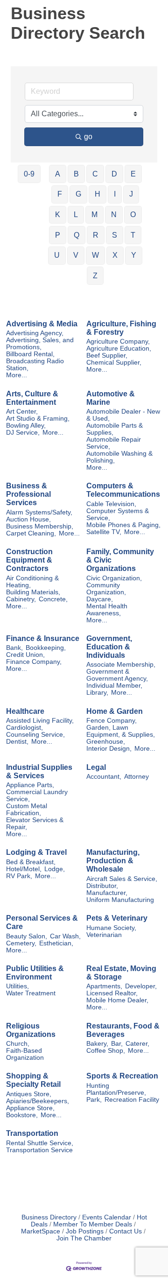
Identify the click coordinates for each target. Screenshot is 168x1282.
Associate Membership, (120, 664)
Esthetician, (56, 943)
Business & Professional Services (28, 494)
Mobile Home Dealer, (117, 1000)
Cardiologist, (24, 727)
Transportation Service (39, 1150)
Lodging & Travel (36, 852)
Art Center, (22, 411)
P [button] (57, 235)
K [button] (57, 214)
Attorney (136, 776)
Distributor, (102, 885)
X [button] (115, 255)
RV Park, (19, 876)
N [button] (114, 214)
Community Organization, (106, 589)
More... (16, 375)
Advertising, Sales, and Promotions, (40, 344)
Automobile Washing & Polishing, (119, 457)
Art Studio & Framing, (38, 418)
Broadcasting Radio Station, (35, 365)
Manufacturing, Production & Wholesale (113, 860)
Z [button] (95, 276)
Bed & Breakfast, (31, 862)
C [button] (95, 174)
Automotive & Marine (110, 398)
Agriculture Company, (118, 341)
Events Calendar (106, 1217)
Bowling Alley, (26, 425)
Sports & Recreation (122, 1076)
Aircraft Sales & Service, (121, 878)
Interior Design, (109, 748)
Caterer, (137, 1043)
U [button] (57, 255)
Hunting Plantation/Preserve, (116, 1089)
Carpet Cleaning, (31, 533)
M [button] (94, 214)
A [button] (57, 174)
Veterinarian (104, 934)
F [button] (59, 194)
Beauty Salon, (26, 936)
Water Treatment (31, 993)
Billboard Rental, (30, 354)
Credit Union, (25, 654)
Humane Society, (111, 927)
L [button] (76, 214)
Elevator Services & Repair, (34, 824)
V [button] (75, 255)
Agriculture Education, (118, 348)
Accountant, (103, 776)
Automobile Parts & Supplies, (114, 429)
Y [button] (133, 255)
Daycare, (99, 599)
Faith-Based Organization (25, 1054)
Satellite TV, (103, 531)
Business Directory (49, 1217)
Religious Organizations (31, 1030)
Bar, (117, 1043)
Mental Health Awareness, (106, 610)
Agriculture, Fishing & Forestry (121, 328)
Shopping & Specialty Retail (33, 1080)
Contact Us (125, 1231)
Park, (94, 1099)
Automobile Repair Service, (113, 443)
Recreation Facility (132, 1099)
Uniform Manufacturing (120, 899)
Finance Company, (34, 661)
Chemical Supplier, (113, 362)
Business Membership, (39, 526)
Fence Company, (111, 720)
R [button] (95, 235)
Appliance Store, (30, 1108)
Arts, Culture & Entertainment (32, 398)
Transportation (32, 1133)
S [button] (114, 235)
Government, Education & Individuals (109, 646)
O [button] (133, 214)
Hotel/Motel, (24, 869)
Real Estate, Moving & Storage (121, 973)
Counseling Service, (35, 734)
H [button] (97, 194)
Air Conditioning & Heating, (32, 582)
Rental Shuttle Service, (39, 1143)
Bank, (14, 647)
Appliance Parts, (30, 785)
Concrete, (53, 599)
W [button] (95, 255)
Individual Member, (114, 685)
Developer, (141, 986)
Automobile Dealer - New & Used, (123, 415)
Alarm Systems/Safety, (39, 512)
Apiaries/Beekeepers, (37, 1101)
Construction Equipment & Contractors (29, 560)
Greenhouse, (105, 741)
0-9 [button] (29, 174)
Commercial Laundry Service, (37, 796)
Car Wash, (65, 936)
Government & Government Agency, (117, 675)
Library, (97, 692)
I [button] (115, 194)
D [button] (114, 174)
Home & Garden (114, 711)
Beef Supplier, (106, 355)
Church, (17, 1043)
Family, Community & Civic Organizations (120, 560)
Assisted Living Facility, (40, 720)
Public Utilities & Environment (35, 973)
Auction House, (28, 519)
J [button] (131, 194)
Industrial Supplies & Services (39, 771)
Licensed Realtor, (112, 993)
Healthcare (25, 711)
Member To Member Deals (92, 1224)
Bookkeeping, (46, 647)
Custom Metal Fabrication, (26, 810)
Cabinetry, (21, 599)
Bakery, (97, 1043)
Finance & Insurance (42, 638)
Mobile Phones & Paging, (123, 524)
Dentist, (17, 741)
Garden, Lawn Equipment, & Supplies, (120, 731)
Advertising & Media (41, 324)
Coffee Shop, (105, 1050)
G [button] (78, 194)
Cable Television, (111, 503)
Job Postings (85, 1231)
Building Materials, (33, 592)
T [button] (133, 235)
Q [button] (76, 235)
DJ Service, (23, 432)
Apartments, (104, 986)
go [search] (88, 137)
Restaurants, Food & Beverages (123, 1030)
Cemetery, (21, 943)
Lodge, (54, 869)
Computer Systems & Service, (117, 514)
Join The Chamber (84, 1238)
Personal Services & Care (42, 922)
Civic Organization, (114, 578)
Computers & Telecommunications (123, 490)
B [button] (76, 174)
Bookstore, (22, 1115)
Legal (96, 767)
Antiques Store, (28, 1094)
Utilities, (17, 986)
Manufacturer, (106, 892)
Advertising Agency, (34, 333)
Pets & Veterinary (116, 918)
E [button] (133, 174)
